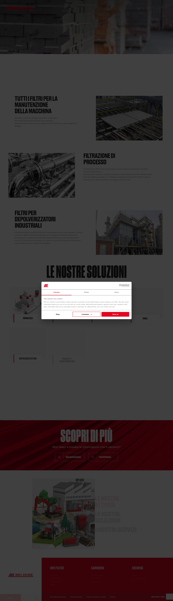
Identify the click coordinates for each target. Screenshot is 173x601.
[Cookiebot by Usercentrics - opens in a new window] (120, 285)
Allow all (115, 314)
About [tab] (116, 292)
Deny (58, 314)
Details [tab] (86, 292)
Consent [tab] (56, 292)
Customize (85, 314)
